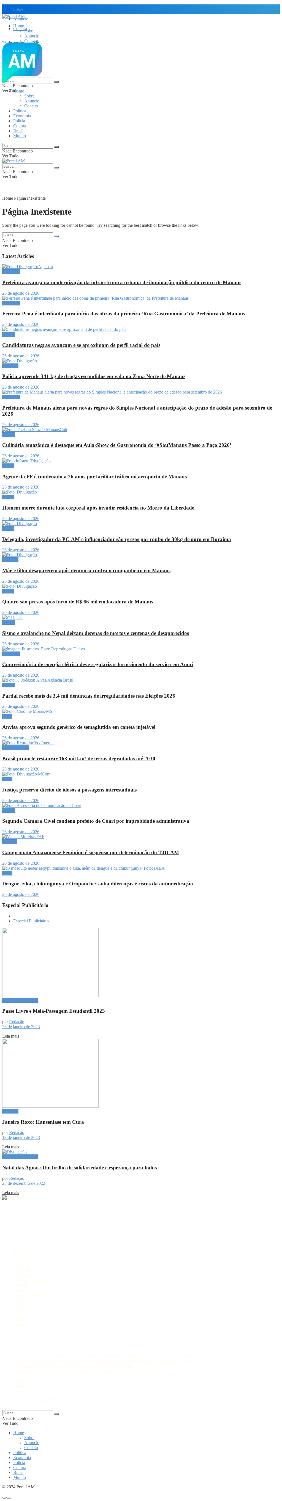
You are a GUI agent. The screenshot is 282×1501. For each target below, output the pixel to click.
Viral (17, 1335)
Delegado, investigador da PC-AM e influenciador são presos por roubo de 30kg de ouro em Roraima (116, 539)
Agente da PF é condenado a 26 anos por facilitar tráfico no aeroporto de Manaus (94, 476)
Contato (31, 40)
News (18, 1305)
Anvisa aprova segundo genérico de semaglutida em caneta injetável (78, 727)
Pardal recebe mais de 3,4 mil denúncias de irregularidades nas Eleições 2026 (88, 696)
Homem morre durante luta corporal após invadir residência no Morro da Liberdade (98, 508)
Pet (16, 1315)
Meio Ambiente (15, 747)
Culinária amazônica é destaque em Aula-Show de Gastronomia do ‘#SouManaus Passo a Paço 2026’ (116, 445)
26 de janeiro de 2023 (21, 1026)
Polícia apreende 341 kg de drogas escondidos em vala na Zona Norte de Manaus (93, 376)
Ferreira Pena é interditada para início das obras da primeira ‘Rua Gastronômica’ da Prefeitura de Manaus (123, 313)
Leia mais (10, 1036)
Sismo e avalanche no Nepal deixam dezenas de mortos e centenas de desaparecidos (95, 633)
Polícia (19, 120)
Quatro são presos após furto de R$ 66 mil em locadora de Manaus (77, 602)
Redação (16, 1021)
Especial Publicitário (31, 921)
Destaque (10, 365)
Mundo (19, 135)
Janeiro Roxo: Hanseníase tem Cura (43, 1122)
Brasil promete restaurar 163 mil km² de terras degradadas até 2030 (78, 758)
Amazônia (11, 271)
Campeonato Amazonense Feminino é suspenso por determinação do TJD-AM (90, 852)
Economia (22, 116)
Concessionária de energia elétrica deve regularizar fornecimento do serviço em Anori (97, 664)
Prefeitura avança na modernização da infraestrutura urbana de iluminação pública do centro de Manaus (121, 282)
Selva (18, 1330)
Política (19, 111)
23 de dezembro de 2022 (23, 1183)
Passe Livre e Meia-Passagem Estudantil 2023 (53, 1011)
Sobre (18, 9)
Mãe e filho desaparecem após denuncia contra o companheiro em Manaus (86, 570)
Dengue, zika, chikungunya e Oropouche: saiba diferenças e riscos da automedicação (97, 884)
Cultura (19, 125)
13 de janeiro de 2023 (21, 1137)
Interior (19, 1290)
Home (18, 25)
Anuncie (31, 35)
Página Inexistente (30, 198)
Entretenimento (26, 1275)
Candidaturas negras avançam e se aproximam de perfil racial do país (81, 345)
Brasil (18, 130)
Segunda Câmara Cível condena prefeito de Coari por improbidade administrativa (95, 821)
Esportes (9, 841)
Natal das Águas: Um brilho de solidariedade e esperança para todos (79, 1167)
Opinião (20, 1310)
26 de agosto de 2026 (20, 293)
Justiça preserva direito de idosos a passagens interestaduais (69, 790)
